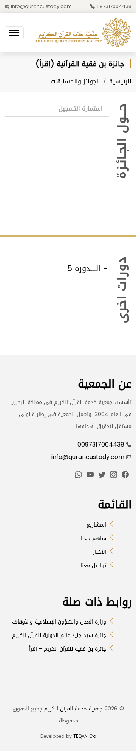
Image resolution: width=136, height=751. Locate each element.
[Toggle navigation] (14, 32)
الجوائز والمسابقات (75, 81)
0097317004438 (100, 444)
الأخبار (99, 552)
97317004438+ (113, 6)
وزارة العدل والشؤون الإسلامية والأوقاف (59, 622)
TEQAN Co (84, 736)
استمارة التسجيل (81, 108)
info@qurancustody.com (40, 6)
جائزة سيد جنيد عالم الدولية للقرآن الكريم (59, 635)
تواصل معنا (93, 565)
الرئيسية (120, 81)
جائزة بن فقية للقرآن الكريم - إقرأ (67, 649)
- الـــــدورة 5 (87, 268)
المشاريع (96, 525)
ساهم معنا (93, 538)
